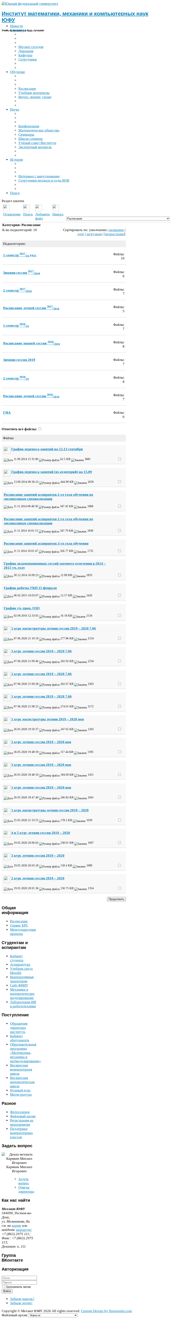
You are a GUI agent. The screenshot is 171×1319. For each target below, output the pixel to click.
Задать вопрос (23, 1181)
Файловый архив (22, 1116)
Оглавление (12, 214)
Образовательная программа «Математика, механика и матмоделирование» (25, 1052)
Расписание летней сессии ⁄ (31, 308)
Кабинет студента (16, 958)
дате (80, 234)
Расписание (19, 921)
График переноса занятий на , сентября (47, 449)
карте (16, 1226)
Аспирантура (20, 964)
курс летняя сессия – (37, 855)
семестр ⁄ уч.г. (19, 255)
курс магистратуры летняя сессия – (50, 810)
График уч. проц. (22, 608)
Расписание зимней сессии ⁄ (31, 343)
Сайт (19, 985)
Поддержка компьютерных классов (21, 1133)
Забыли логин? (21, 1303)
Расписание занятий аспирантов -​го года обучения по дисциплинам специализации (48, 497)
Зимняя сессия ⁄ (21, 273)
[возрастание (114, 234)
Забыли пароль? (22, 1299)
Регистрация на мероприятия (21, 1122)
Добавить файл (42, 216)
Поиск (28, 214)
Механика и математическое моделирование (22, 994)
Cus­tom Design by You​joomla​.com (106, 1311)
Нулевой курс (20, 1090)
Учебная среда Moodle (21, 971)
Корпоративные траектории (22, 979)
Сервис (19, 925)
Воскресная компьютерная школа (21, 1069)
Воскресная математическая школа (22, 1082)
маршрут (23, 1230)
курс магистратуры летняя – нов (47, 719)
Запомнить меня (18, 1287)
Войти (7, 1291)
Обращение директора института (19, 1028)
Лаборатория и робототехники (23, 1004)
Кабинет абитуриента (19, 1038)
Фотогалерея (20, 1112)
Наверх (58, 214)
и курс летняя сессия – (40, 833)
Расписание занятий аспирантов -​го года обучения (46, 543)
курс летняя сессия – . (41, 651)
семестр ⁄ (17, 290)
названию (116, 230)
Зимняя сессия (19, 360)
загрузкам (94, 234)
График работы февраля (30, 588)
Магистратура (21, 1094)
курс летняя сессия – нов (41, 742)
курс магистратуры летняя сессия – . (53, 628)
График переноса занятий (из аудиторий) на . (51, 472)
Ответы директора (26, 1189)
